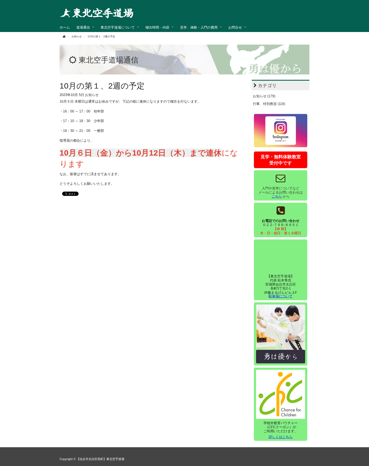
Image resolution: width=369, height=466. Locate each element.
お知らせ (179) (264, 96)
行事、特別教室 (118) (269, 104)
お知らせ (92, 95)
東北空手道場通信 (108, 60)
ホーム (65, 27)
